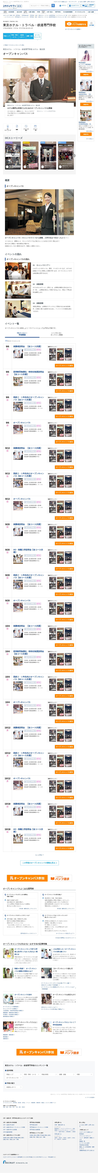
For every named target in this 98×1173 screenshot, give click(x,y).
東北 (8, 1137)
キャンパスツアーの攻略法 (10, 1008)
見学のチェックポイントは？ (48, 1007)
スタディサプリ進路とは (60, 1)
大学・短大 (49, 12)
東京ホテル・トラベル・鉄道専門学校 (47, 15)
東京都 (19, 1102)
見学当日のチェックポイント (28, 933)
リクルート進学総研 (17, 1157)
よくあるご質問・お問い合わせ (86, 1)
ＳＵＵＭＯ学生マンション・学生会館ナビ (44, 1157)
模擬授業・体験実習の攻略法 (10, 1012)
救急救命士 (57, 1128)
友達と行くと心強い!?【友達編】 (49, 985)
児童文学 (59, 1139)
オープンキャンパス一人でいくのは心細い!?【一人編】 (55, 983)
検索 (53, 5)
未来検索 (11, 12)
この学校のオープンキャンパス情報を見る (38, 863)
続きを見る (89, 71)
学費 (78, 1074)
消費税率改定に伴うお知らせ (86, 1150)
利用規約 (81, 1134)
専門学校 (58, 12)
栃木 (7, 1107)
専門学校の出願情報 (35, 1129)
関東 (12, 1137)
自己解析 (19, 12)
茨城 (4, 1107)
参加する (86, 74)
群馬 (10, 1107)
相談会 (42, 1102)
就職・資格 (30, 36)
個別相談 (5, 1036)
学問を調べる (58, 1134)
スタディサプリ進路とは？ (86, 1132)
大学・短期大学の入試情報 (10, 1129)
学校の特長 (45, 1074)
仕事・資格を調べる (60, 1125)
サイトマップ (72, 1)
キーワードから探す (84, 1143)
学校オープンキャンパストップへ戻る (14, 45)
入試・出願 (90, 12)
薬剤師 (74, 1131)
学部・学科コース (14, 36)
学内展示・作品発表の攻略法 (10, 1014)
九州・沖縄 (16, 1139)
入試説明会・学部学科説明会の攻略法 (13, 1010)
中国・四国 (9, 1139)
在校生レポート (22, 36)
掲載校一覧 (82, 1141)
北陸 (22, 1137)
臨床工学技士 (62, 1131)
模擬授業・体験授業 (8, 1034)
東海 (19, 1137)
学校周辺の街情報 (84, 1145)
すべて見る (89, 138)
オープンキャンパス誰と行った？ (64, 933)
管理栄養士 (68, 1131)
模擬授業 (33, 1102)
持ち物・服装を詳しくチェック (27, 908)
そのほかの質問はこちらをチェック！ (65, 937)
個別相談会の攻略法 (8, 1016)
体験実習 (5, 1038)
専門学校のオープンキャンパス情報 (39, 1127)
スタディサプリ (7, 1157)
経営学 (69, 1137)
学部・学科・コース (30, 1074)
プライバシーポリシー (85, 1136)
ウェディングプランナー (66, 1128)
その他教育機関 (68, 12)
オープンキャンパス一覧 (61, 15)
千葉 (17, 1107)
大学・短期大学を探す (9, 1125)
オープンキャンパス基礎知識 (10, 1006)
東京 (36, 15)
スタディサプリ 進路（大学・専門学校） (12, 15)
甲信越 (15, 1137)
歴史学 (60, 1137)
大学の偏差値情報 (7, 1132)
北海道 (5, 1137)
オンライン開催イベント (51, 1102)
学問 (38, 12)
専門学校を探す (25, 15)
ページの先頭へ (91, 1097)
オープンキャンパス (80, 12)
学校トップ (7, 36)
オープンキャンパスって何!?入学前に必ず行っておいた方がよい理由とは (26, 951)
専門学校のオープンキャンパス (21, 17)
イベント (28, 1102)
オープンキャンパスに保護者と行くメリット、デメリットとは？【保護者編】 (58, 988)
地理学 (56, 1137)
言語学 (64, 1137)
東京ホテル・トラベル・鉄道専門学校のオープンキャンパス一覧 (52, 17)
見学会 (23, 1102)
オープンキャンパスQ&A (23, 994)
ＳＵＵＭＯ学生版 (27, 1157)
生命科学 (64, 1139)
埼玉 (13, 1107)
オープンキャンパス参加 (72, 29)
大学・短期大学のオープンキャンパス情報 (14, 1127)
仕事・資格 (31, 12)
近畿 (4, 1139)
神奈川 (23, 1107)
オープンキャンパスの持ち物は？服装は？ (52, 1009)
